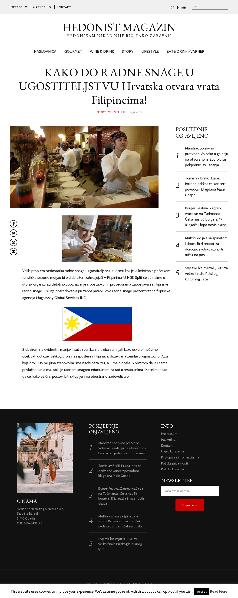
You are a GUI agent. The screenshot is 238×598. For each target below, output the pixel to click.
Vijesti (113, 112)
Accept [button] (202, 591)
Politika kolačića (172, 469)
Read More (218, 591)
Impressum (18, 7)
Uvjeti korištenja (172, 451)
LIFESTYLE (150, 51)
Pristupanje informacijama (180, 457)
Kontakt (64, 7)
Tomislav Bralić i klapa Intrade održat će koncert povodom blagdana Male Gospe (119, 471)
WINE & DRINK (102, 51)
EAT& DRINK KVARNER (185, 51)
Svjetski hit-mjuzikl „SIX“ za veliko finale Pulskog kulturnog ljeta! (206, 273)
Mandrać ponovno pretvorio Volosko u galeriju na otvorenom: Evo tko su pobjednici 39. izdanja (122, 448)
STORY (127, 51)
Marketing (42, 7)
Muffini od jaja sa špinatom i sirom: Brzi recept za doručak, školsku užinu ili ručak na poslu (120, 521)
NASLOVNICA (45, 51)
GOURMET (73, 51)
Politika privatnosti (174, 463)
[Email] (13, 251)
